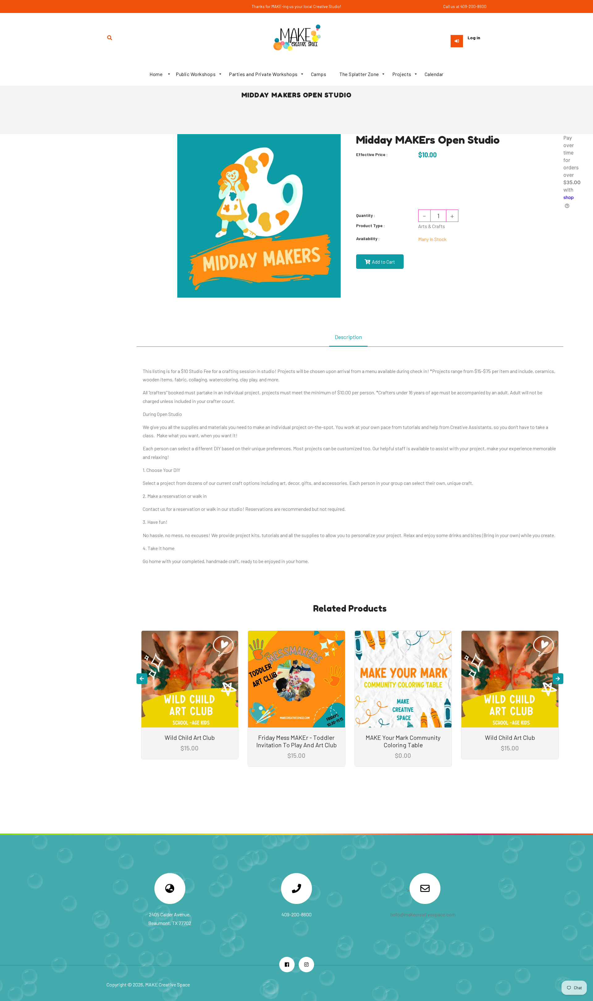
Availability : (368, 238)
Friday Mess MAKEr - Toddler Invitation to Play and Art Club (296, 741)
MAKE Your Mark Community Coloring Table (403, 741)
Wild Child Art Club (190, 737)
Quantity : (365, 215)
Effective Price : (372, 154)
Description (348, 336)
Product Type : (370, 225)
